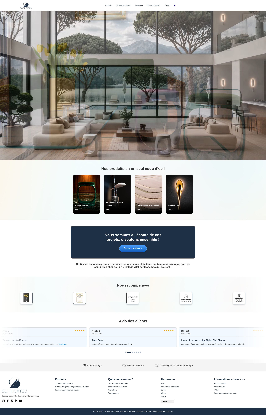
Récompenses (113, 393)
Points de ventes (220, 383)
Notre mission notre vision (117, 387)
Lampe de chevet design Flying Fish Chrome (25, 340)
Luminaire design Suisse (64, 383)
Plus (77, 210)
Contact (167, 5)
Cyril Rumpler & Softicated (118, 383)
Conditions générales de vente (225, 393)
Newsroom (139, 5)
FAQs (216, 390)
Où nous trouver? (153, 5)
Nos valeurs (112, 390)
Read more (156, 344)
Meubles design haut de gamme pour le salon (72, 387)
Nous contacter (219, 387)
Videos (163, 393)
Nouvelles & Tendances (170, 387)
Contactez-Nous (133, 248)
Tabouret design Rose (103, 340)
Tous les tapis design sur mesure (67, 390)
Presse (163, 396)
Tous (163, 383)
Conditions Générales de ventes (139, 411)
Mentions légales (159, 411)
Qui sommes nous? (123, 5)
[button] (125, 352)
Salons (163, 390)
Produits (108, 5)
